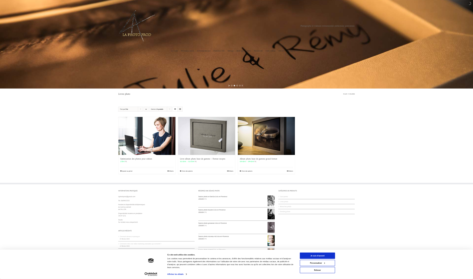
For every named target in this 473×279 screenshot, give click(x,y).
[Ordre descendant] (146, 109)
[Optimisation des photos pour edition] (146, 136)
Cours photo (284, 197)
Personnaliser (316, 263)
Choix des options (187, 171)
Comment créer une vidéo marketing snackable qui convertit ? (140, 244)
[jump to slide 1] (231, 85)
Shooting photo (285, 212)
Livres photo (284, 202)
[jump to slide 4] (240, 85)
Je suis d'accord (317, 256)
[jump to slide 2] (234, 85)
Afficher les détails (175, 274)
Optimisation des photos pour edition (136, 159)
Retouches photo (285, 206)
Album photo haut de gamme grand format (258, 159)
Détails (171, 171)
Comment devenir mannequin (130, 236)
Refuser (317, 270)
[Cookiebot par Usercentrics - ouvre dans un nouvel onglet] (151, 274)
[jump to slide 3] (237, 85)
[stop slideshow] (242, 85)
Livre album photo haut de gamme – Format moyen (202, 159)
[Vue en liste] (180, 109)
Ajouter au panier (127, 171)
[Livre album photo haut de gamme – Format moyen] (206, 136)
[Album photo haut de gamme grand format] (266, 136)
